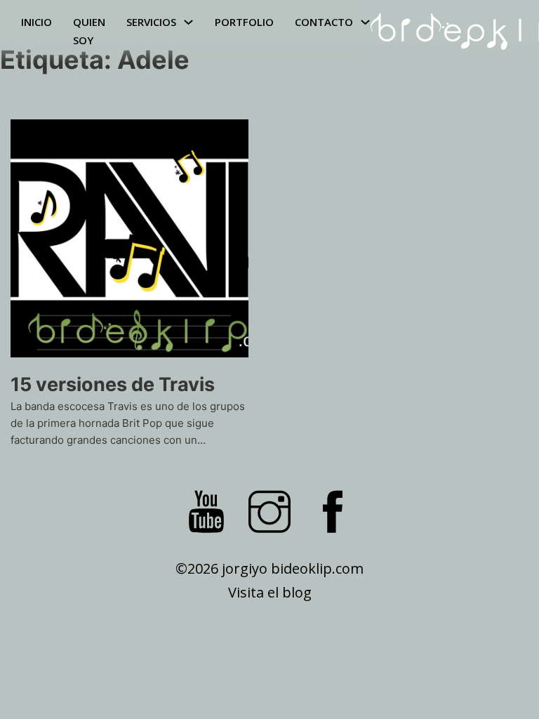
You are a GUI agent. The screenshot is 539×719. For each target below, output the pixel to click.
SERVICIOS (151, 22)
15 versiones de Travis (113, 384)
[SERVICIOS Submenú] (188, 22)
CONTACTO (324, 22)
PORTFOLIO (244, 22)
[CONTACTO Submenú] (365, 22)
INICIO (36, 22)
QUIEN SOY (89, 31)
